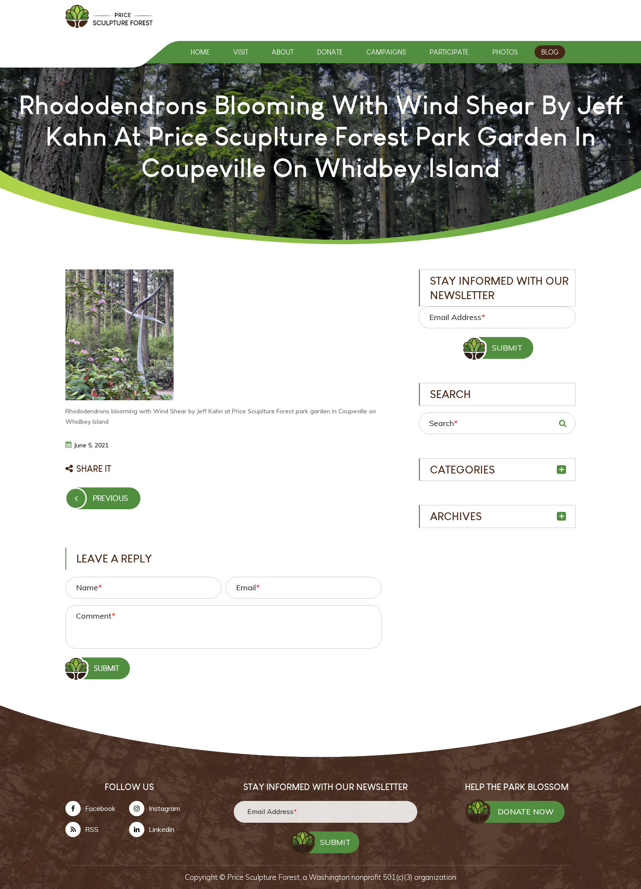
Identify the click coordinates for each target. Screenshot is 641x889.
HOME (200, 52)
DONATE (330, 52)
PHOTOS (505, 52)
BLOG (550, 52)
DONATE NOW (526, 812)
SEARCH (562, 423)
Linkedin (161, 829)
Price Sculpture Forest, (265, 877)
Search (443, 423)
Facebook (100, 808)
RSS (92, 829)
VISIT (240, 52)
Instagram (164, 808)
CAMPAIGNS (386, 52)
